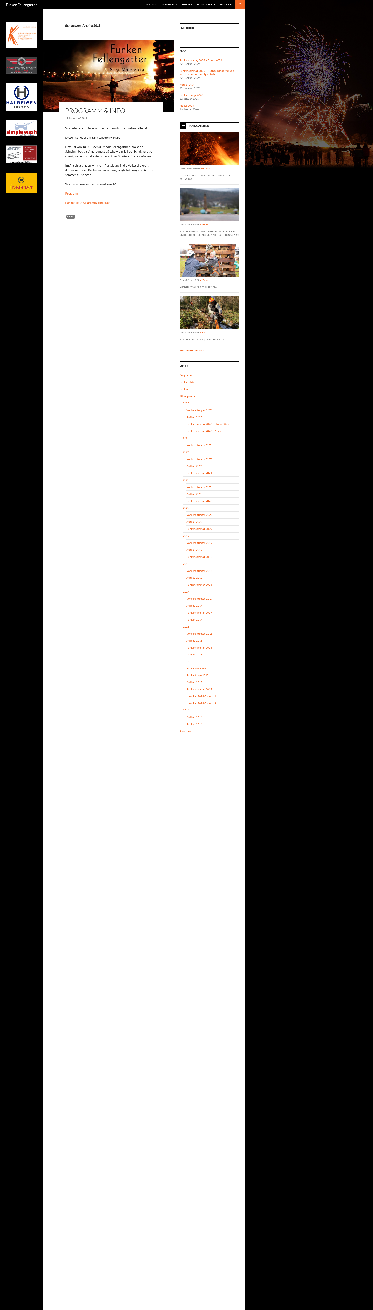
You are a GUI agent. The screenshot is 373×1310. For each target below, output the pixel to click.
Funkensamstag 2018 (199, 584)
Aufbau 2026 (187, 84)
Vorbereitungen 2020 (199, 514)
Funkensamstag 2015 (199, 689)
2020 (186, 507)
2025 (186, 438)
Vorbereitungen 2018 (199, 570)
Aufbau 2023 (194, 493)
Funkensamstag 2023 (199, 500)
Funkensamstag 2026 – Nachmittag (207, 424)
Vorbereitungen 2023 (199, 487)
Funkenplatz (169, 4)
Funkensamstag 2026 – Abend (204, 431)
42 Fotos (204, 280)
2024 (186, 452)
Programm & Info (95, 110)
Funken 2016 (194, 654)
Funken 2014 (194, 724)
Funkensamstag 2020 (199, 528)
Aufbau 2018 (194, 577)
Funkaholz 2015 (196, 668)
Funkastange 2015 (197, 675)
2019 (71, 216)
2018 (186, 563)
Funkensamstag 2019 (199, 556)
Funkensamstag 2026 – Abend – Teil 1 (202, 60)
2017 (186, 591)
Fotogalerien (199, 125)
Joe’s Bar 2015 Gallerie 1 (201, 696)
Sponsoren (226, 4)
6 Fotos (203, 332)
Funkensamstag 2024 (199, 473)
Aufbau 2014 (194, 717)
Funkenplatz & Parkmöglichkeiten (87, 202)
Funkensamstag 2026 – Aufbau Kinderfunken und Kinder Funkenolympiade (207, 72)
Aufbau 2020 (194, 521)
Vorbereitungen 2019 (199, 542)
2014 (186, 710)
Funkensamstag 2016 (199, 647)
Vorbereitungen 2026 (199, 410)
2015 (186, 661)
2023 (186, 480)
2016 (186, 626)
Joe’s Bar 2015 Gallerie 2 (201, 703)
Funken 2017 (194, 619)
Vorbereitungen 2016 (199, 633)
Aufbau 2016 (194, 640)
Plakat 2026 (187, 105)
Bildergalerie (204, 4)
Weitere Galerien (192, 350)
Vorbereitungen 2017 (199, 598)
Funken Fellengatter (21, 5)
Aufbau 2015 (194, 682)
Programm (151, 4)
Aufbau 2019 (194, 549)
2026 (186, 403)
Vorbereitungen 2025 (199, 445)
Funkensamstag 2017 (199, 612)
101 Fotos (205, 168)
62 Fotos (204, 224)
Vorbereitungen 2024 (199, 459)
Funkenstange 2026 (191, 95)
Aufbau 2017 (194, 605)
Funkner (187, 4)
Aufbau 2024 (194, 466)
